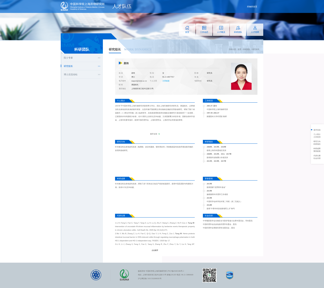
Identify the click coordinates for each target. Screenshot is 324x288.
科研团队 (246, 49)
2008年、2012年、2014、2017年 (219, 154)
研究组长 (255, 49)
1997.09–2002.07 (213, 113)
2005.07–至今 (212, 106)
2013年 (209, 184)
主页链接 (165, 81)
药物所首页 (252, 7)
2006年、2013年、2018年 (216, 147)
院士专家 (68, 58)
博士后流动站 (70, 74)
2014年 (209, 205)
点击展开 (155, 250)
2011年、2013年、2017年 (216, 161)
